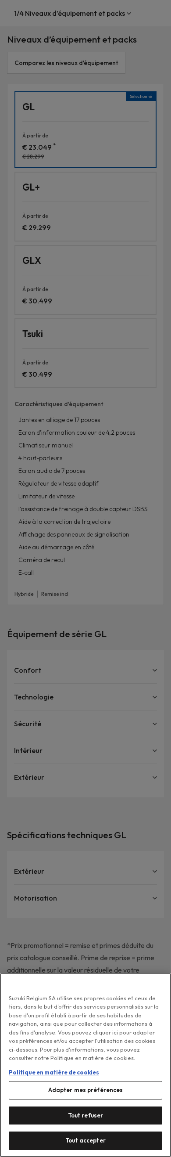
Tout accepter (85, 1140)
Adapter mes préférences (85, 1089)
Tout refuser (85, 1115)
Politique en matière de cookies (54, 1072)
